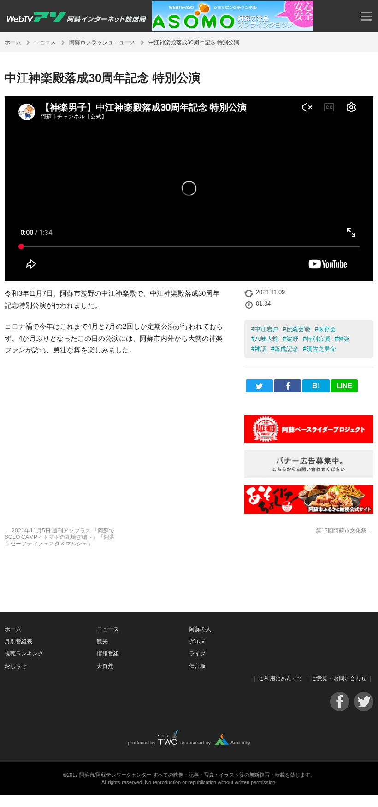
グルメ (197, 641)
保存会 (327, 329)
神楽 (344, 338)
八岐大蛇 (266, 338)
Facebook (339, 701)
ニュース (45, 42)
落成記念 (286, 348)
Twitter (363, 701)
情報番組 (108, 653)
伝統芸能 (298, 329)
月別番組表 (18, 641)
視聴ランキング (24, 653)
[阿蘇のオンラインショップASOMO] (232, 28)
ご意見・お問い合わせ (338, 678)
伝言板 (197, 666)
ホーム (13, 42)
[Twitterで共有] (259, 385)
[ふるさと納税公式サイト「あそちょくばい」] (308, 511)
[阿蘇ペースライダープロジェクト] (308, 440)
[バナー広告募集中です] (308, 476)
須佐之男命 (321, 348)
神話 (260, 348)
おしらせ (16, 666)
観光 (102, 641)
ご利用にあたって (281, 678)
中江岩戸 (266, 329)
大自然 (105, 666)
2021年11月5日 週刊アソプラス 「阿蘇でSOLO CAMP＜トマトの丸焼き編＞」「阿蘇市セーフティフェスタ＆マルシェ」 (60, 537)
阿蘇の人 (200, 629)
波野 (292, 338)
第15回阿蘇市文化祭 (344, 530)
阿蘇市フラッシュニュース (102, 42)
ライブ (197, 653)
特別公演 (318, 338)
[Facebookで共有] (287, 385)
